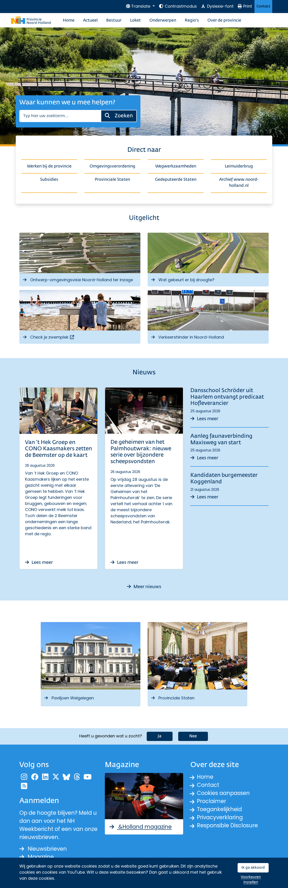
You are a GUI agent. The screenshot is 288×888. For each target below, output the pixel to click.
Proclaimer (211, 801)
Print (247, 6)
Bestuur (114, 20)
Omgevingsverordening (112, 166)
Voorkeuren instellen (251, 879)
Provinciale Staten (112, 180)
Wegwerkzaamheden (175, 166)
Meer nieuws (147, 587)
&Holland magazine (144, 826)
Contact (263, 6)
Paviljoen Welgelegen (73, 698)
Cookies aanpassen (223, 793)
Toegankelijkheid (219, 809)
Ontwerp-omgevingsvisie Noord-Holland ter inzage (81, 280)
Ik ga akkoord (253, 867)
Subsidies (49, 180)
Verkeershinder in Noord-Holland (191, 337)
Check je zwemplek (52, 337)
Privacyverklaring (220, 817)
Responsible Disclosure (227, 825)
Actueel (90, 20)
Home (68, 20)
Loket (135, 20)
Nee (193, 736)
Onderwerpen (162, 20)
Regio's (192, 20)
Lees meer (42, 562)
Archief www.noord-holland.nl (239, 183)
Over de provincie (224, 20)
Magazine (41, 857)
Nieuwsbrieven (47, 848)
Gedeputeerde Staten (175, 180)
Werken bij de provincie (49, 166)
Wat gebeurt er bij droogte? (186, 280)
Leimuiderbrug (239, 166)
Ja (160, 736)
